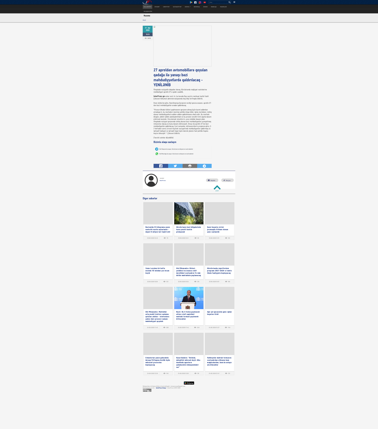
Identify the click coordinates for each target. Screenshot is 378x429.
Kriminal (197, 6)
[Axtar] (229, 2)
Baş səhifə (147, 6)
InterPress (163, 180)
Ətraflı (144, 20)
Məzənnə (147, 15)
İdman (205, 6)
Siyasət (157, 6)
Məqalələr (213, 180)
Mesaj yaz (228, 180)
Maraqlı (214, 6)
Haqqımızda (148, 11)
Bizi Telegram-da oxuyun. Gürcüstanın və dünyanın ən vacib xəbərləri (176, 149)
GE (234, 2)
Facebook (195, 2)
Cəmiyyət (166, 6)
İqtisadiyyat (177, 6)
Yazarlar (223, 6)
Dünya (187, 6)
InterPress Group (161, 388)
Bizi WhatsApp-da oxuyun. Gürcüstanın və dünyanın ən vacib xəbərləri (176, 154)
